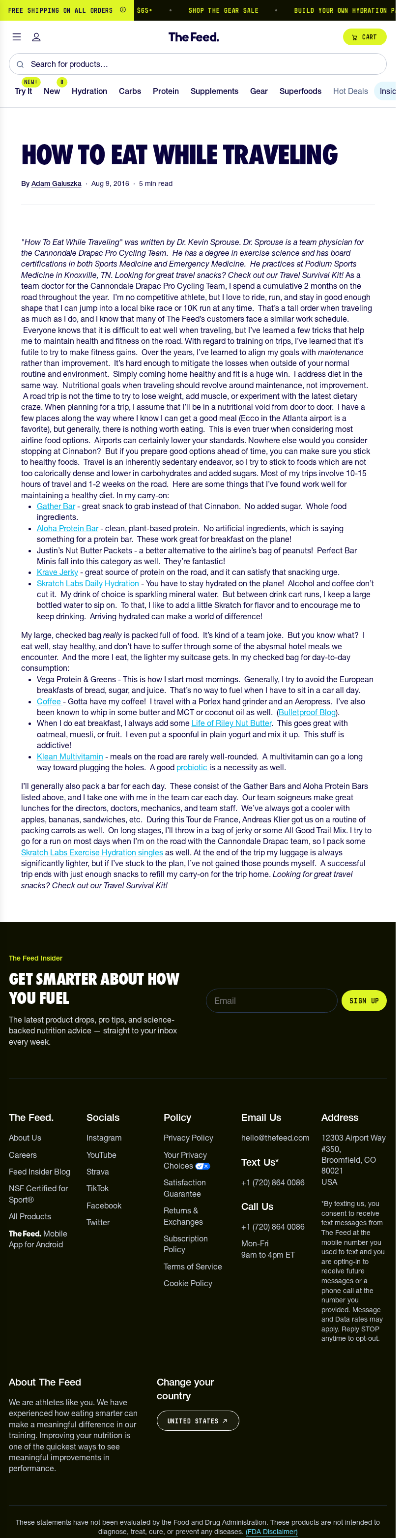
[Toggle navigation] (17, 37)
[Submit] (20, 64)
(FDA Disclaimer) (272, 1531)
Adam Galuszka (56, 183)
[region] (198, 10)
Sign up (364, 1000)
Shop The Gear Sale (215, 10)
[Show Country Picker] (122, 10)
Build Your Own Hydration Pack (342, 10)
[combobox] (198, 64)
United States (192, 1421)
